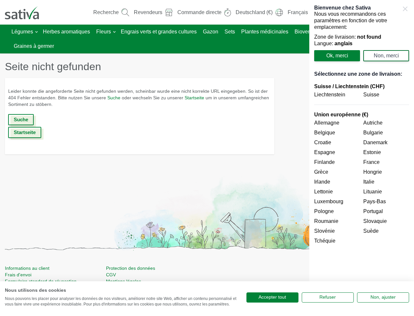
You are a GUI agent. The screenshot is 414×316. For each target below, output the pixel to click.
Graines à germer (34, 46)
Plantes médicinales (264, 31)
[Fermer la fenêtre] (405, 9)
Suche (113, 97)
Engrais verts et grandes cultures (159, 31)
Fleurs (103, 31)
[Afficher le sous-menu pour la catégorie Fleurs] (114, 32)
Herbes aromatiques (66, 31)
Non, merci (386, 55)
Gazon (210, 31)
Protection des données (130, 268)
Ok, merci (337, 55)
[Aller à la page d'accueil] (26, 12)
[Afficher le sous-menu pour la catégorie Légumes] (36, 32)
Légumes (22, 31)
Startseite (194, 97)
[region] (361, 158)
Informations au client (27, 268)
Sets (230, 31)
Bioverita (305, 31)
